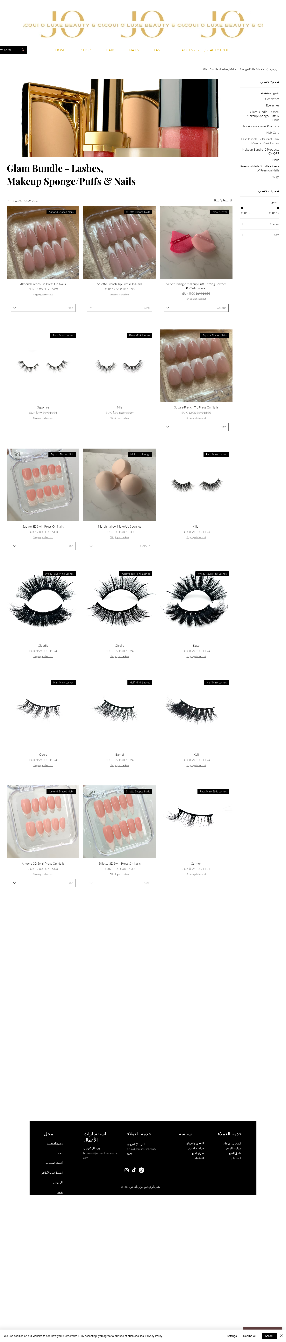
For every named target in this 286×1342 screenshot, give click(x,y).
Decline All (249, 1336)
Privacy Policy (153, 1336)
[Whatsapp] (249, 13)
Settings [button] (232, 1336)
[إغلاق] (281, 1336)
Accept (269, 1336)
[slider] (242, 208)
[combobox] (196, 308)
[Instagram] (243, 13)
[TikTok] (238, 13)
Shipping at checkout (196, 298)
